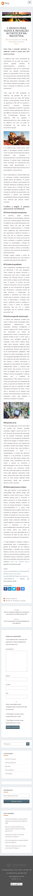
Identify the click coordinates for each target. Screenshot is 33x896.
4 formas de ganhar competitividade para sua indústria (16, 621)
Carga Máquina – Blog (5, 3)
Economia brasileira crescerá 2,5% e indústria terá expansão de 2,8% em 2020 (16, 821)
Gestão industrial (11, 598)
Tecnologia (8, 773)
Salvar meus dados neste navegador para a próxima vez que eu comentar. (16, 706)
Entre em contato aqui (20, 561)
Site (7, 693)
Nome (8, 676)
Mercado (7, 766)
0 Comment (20, 41)
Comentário (10, 649)
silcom (11, 41)
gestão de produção (12, 601)
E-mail (8, 684)
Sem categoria (9, 770)
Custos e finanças (10, 759)
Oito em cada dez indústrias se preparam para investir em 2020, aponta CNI (16, 612)
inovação (23, 601)
